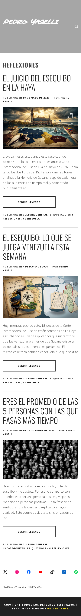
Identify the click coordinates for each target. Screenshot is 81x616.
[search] (76, 26)
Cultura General (35, 214)
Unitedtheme (57, 608)
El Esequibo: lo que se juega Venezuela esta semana (37, 247)
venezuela (32, 218)
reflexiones (61, 548)
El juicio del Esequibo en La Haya (37, 82)
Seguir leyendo (29, 202)
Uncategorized (14, 548)
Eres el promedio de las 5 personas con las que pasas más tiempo (40, 410)
